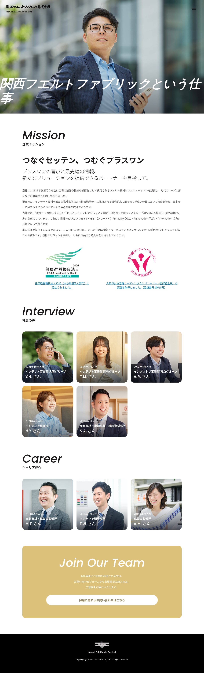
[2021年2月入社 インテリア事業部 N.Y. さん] (47, 435)
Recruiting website (19, 11)
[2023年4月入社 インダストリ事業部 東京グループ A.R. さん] (156, 381)
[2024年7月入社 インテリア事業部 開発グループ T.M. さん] (101, 381)
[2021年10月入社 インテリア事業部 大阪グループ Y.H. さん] (47, 381)
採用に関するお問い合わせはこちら (102, 600)
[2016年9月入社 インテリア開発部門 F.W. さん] (101, 528)
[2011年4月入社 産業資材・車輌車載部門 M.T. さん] (47, 528)
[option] (102, 57)
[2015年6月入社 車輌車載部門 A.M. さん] (156, 528)
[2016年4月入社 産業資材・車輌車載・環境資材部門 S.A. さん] (101, 435)
